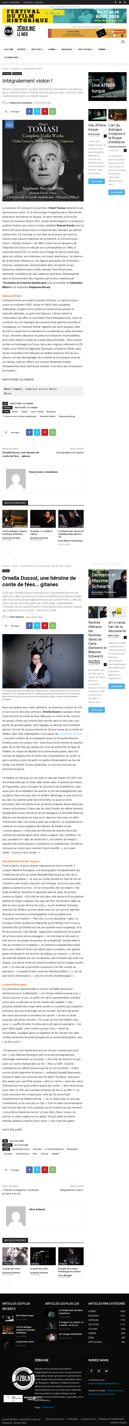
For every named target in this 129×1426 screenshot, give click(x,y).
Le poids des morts (25, 1342)
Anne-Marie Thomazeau (70, 540)
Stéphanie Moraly (67, 416)
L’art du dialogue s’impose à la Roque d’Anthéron (116, 133)
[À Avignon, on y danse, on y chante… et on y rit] (51, 1325)
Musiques (15, 68)
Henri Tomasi (37, 411)
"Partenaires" (48, 1407)
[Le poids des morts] (8, 1344)
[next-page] (10, 550)
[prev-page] (4, 550)
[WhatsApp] (52, 111)
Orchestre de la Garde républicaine (20, 416)
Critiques (7, 526)
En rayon (6, 73)
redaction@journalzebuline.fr (103, 1383)
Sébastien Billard (47, 416)
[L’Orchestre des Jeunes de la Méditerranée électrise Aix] (71, 519)
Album (15, 411)
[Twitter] (125, 2)
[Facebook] (115, 2)
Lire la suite (96, 181)
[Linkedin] (106, 1371)
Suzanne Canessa (11, 538)
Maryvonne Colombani (21, 102)
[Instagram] (120, 2)
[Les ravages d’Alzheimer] (51, 1337)
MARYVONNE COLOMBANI (21, 403)
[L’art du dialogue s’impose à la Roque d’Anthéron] (15, 519)
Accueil (5, 68)
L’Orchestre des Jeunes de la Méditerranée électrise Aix (71, 534)
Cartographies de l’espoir (70, 452)
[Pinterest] (44, 111)
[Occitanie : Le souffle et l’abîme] (43, 519)
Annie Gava (94, 134)
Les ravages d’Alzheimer (70, 1334)
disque (24, 411)
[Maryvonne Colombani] (4, 103)
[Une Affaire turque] (107, 86)
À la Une (96, 80)
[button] (123, 41)
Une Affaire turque (97, 127)
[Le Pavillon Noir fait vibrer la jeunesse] (51, 1313)
